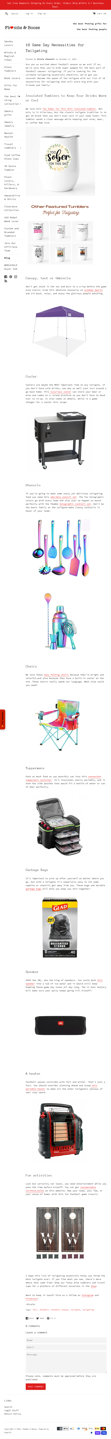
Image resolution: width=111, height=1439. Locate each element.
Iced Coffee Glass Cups (12, 157)
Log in (29, 13)
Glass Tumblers (10, 69)
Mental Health (8, 135)
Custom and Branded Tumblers (11, 232)
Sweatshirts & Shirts (12, 197)
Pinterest (31, 1298)
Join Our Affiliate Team (10, 247)
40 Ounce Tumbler (10, 168)
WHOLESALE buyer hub (10, 267)
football (44, 1309)
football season (60, 1309)
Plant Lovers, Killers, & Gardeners (11, 183)
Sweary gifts (8, 113)
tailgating (88, 1309)
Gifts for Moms (10, 87)
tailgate (75, 1309)
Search (8, 1407)
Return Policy (12, 1413)
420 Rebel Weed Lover (11, 219)
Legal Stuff (11, 1410)
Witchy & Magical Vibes (10, 56)
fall (35, 1309)
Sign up (42, 13)
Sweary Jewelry (9, 124)
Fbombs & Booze (30, 1429)
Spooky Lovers (8, 43)
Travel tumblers (12, 146)
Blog (7, 257)
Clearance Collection (11, 208)
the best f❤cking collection (12, 100)
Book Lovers (12, 78)
